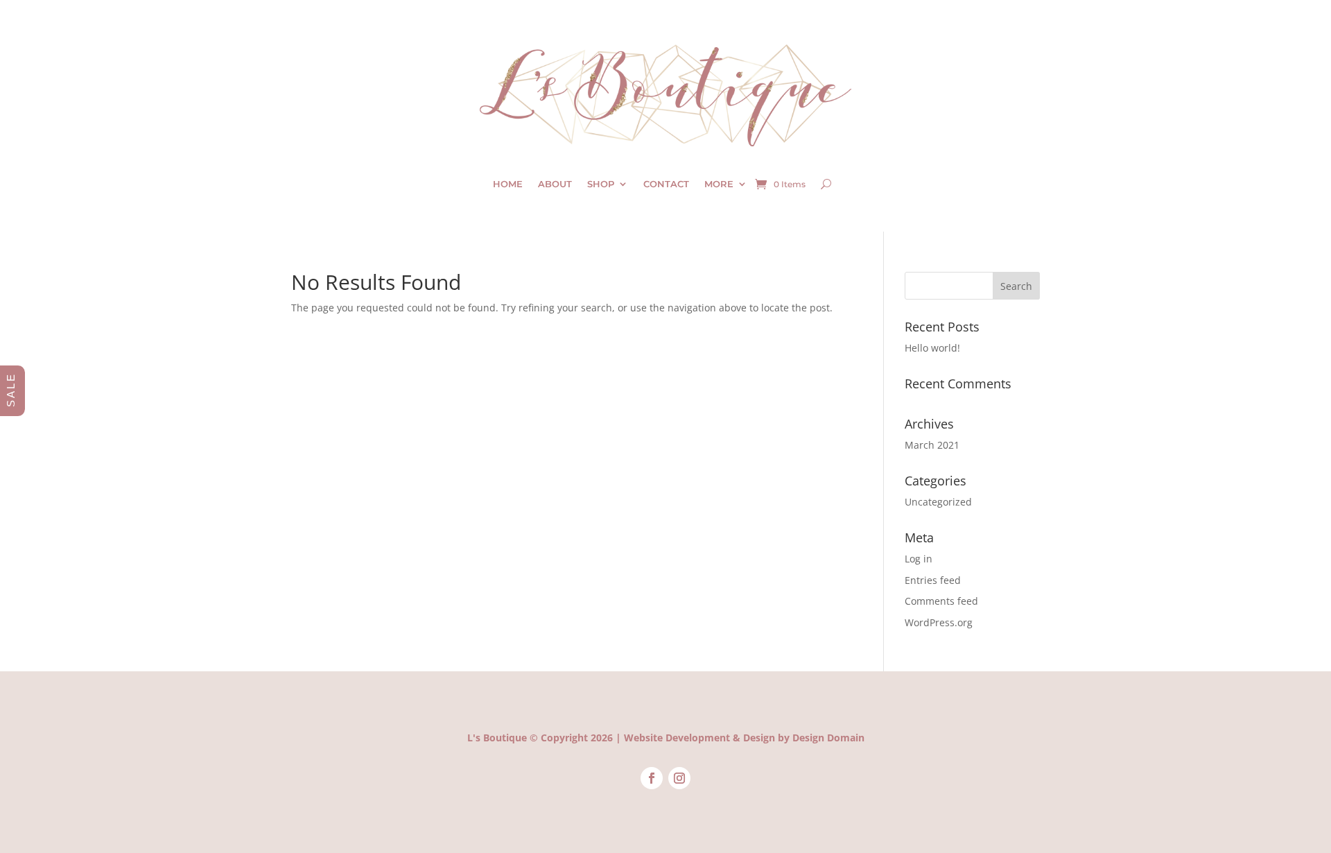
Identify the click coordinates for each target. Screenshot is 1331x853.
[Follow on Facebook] (652, 778)
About (555, 184)
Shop (600, 184)
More (718, 184)
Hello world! (932, 347)
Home (508, 184)
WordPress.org (939, 622)
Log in (918, 558)
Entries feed (933, 580)
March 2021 (932, 444)
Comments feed (941, 601)
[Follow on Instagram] (679, 778)
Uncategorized (938, 501)
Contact (666, 184)
